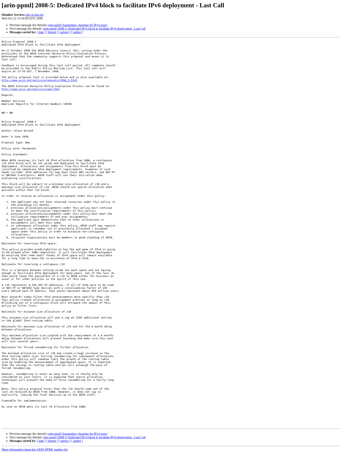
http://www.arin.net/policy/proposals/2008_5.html (39, 80)
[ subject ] (64, 32)
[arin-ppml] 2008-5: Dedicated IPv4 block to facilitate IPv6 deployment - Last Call (94, 28)
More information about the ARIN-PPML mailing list (35, 449)
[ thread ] (52, 32)
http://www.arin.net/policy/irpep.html (31, 89)
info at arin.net (34, 14)
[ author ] (77, 32)
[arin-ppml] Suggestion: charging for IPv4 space (77, 25)
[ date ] (41, 32)
